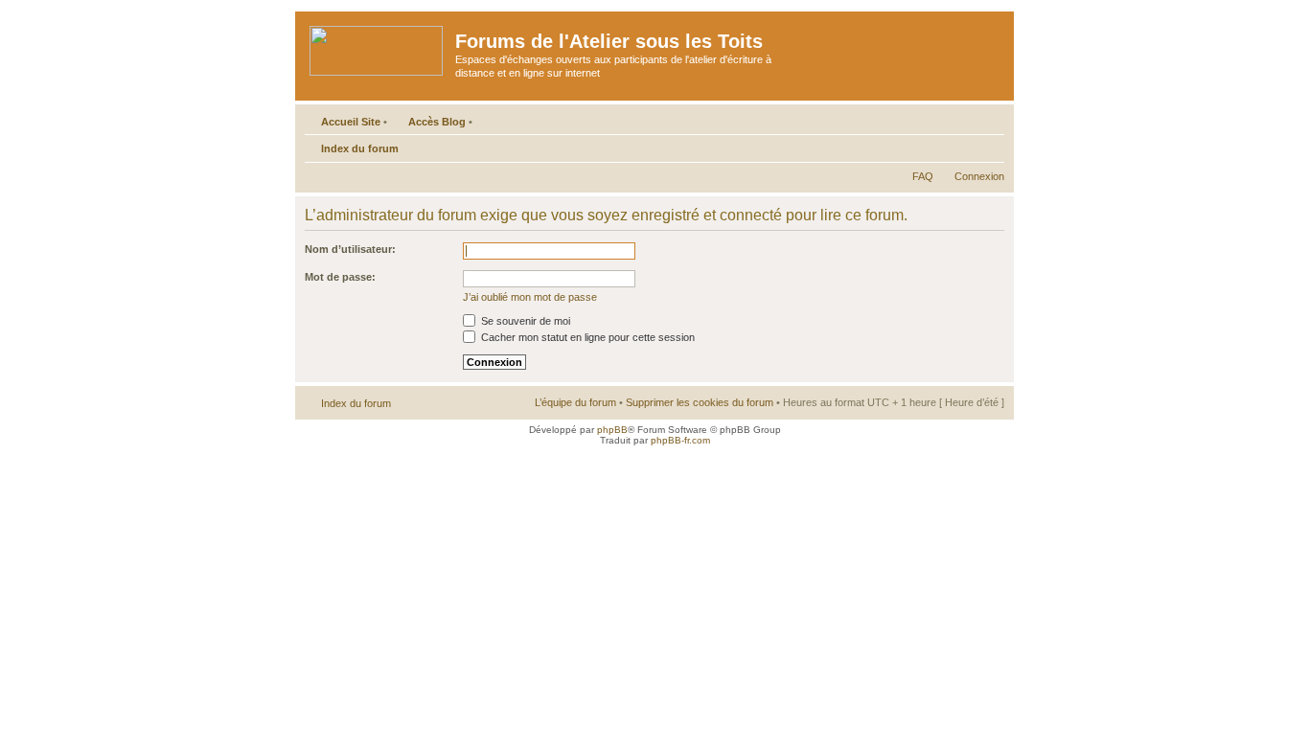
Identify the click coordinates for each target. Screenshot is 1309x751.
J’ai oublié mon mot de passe (530, 297)
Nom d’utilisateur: (350, 249)
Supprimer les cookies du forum (699, 402)
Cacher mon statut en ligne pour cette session (586, 337)
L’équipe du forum (575, 402)
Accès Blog (437, 121)
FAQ (922, 176)
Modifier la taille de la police (990, 144)
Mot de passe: (340, 277)
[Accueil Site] (377, 47)
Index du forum (360, 148)
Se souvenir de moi (524, 321)
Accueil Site (350, 121)
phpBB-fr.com (680, 440)
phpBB (612, 429)
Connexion (979, 176)
